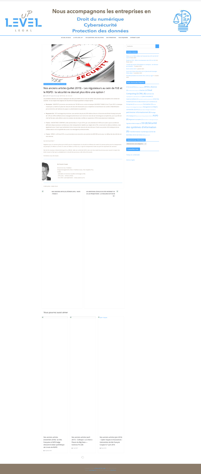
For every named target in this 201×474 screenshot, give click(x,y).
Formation (148, 104)
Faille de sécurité (139, 104)
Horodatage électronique (137, 107)
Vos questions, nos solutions (95, 37)
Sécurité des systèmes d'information (141, 127)
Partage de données (150, 109)
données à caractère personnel (146, 99)
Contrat (150, 94)
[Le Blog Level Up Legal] (100, 8)
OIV (138, 109)
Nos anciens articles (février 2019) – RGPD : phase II (66, 193)
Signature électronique (133, 123)
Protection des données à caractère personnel (55, 84)
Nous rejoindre (123, 37)
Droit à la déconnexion (140, 101)
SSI (144, 123)
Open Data (143, 109)
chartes (143, 90)
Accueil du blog (66, 37)
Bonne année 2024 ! (131, 69)
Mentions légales (130, 160)
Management (148, 107)
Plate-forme (139, 116)
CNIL (142, 93)
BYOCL (148, 87)
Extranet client (135, 37)
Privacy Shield (145, 116)
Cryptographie (129, 96)
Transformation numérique (140, 132)
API (138, 87)
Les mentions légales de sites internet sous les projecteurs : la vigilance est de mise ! (100, 194)
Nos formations (111, 37)
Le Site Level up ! (78, 37)
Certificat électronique (133, 90)
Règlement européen (136, 119)
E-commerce (152, 101)
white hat (147, 135)
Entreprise (130, 104)
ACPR (134, 87)
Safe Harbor (146, 119)
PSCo (151, 116)
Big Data (142, 87)
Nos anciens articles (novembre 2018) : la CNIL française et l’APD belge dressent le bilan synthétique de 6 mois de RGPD (53, 442)
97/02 (128, 87)
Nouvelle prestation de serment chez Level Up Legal (139, 75)
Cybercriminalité (147, 96)
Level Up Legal (56, 95)
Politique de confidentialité (133, 155)
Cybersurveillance (132, 99)
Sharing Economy (154, 119)
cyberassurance (137, 96)
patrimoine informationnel (138, 112)
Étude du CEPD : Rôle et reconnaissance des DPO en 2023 (141, 60)
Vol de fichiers (140, 135)
